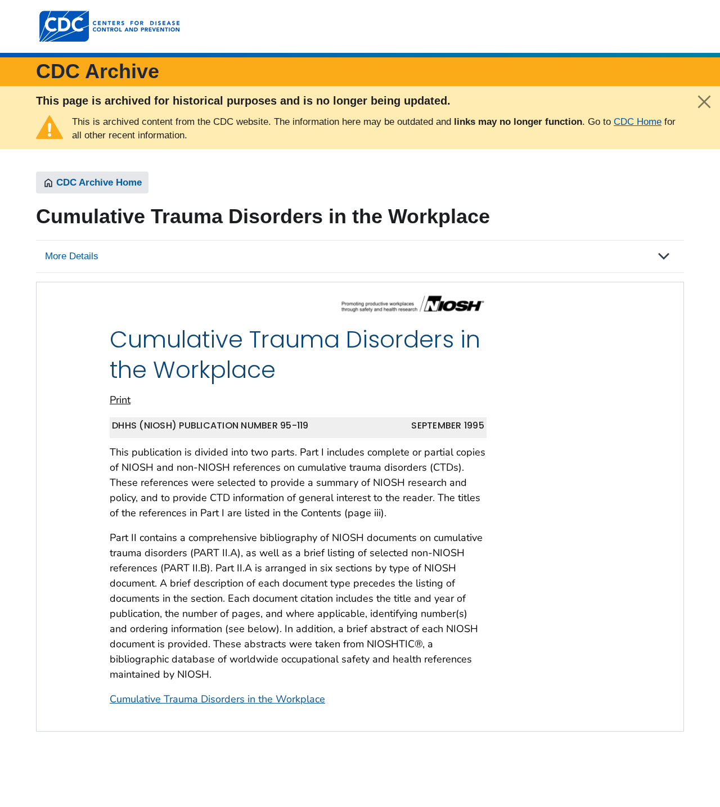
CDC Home (638, 121)
